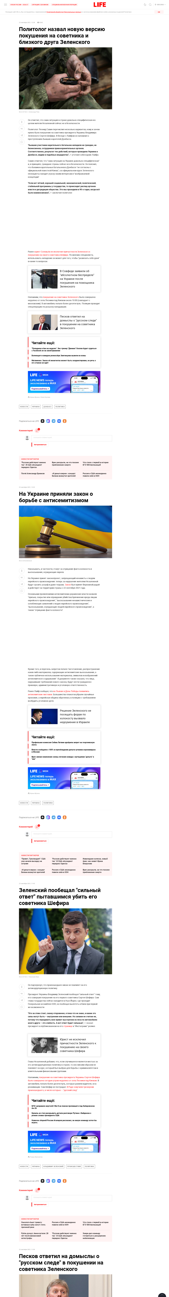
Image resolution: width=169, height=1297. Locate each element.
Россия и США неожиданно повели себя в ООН (94, 474)
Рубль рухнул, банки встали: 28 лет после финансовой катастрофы (34, 1285)
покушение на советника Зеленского (61, 297)
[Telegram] (53, 421)
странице (68, 1026)
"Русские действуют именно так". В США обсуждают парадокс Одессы (33, 465)
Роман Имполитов (36, 1206)
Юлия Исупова (45, 397)
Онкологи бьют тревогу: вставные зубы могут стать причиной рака (33, 1274)
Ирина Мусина (35, 397)
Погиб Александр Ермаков (32, 473)
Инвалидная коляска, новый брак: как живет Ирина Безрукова (95, 861)
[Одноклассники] (64, 421)
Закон (68, 584)
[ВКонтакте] (59, 421)
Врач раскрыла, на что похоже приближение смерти (65, 463)
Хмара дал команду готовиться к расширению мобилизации (94, 1285)
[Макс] (48, 421)
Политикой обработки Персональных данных (63, 12)
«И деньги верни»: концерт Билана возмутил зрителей (64, 474)
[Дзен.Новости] (42, 421)
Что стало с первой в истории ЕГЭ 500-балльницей (95, 463)
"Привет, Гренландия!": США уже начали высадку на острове (33, 861)
